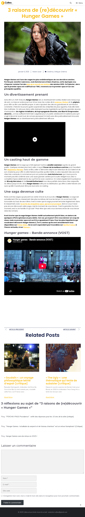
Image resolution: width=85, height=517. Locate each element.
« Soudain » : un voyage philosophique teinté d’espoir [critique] (18, 380)
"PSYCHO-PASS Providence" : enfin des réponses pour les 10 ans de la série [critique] (40, 416)
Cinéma (50, 72)
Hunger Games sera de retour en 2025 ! (21, 436)
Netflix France (69, 225)
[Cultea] (7, 3)
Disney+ (26, 227)
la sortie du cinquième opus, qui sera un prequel (40, 204)
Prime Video (22, 225)
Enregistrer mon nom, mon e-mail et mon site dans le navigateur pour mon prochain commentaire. (41, 496)
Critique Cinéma (60, 72)
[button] (71, 3)
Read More (8, 397)
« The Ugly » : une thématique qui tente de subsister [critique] (61, 380)
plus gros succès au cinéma (38, 84)
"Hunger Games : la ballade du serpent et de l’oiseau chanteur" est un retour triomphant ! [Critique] (44, 426)
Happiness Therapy (15, 170)
